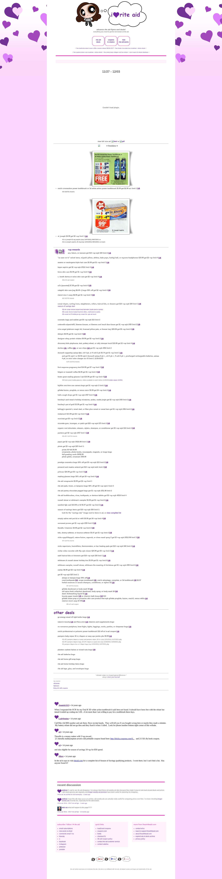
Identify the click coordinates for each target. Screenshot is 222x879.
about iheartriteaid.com (144, 834)
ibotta (99, 834)
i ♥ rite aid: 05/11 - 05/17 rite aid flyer (68, 803)
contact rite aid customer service (108, 841)
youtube (62, 849)
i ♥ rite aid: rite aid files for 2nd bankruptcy (69, 794)
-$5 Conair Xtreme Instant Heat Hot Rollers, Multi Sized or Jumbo (81, 312)
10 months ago (84, 811)
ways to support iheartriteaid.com (147, 831)
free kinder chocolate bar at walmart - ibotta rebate (130, 48)
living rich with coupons (60, 688)
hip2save (56, 686)
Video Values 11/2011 (116, 380)
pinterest (62, 847)
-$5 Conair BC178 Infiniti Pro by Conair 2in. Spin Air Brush (79, 314)
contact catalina (102, 844)
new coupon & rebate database (138, 52)
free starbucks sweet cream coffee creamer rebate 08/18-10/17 (95, 48)
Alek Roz (65, 807)
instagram (62, 844)
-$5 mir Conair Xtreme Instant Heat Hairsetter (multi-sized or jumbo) (82, 309)
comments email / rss (66, 834)
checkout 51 (101, 836)
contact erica (140, 828)
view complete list (114, 513)
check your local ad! (113, 677)
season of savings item (66, 306)
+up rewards (74, 250)
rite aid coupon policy (104, 839)
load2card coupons (104, 828)
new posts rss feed (65, 831)
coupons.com (102, 831)
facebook (62, 841)
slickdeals (56, 683)
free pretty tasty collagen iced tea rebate (116, 52)
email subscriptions (66, 828)
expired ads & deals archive (145, 836)
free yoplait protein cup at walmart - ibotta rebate (87, 52)
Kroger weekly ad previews (97, 792)
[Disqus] (111, 733)
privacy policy (140, 839)
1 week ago (86, 794)
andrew (64, 790)
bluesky (62, 836)
